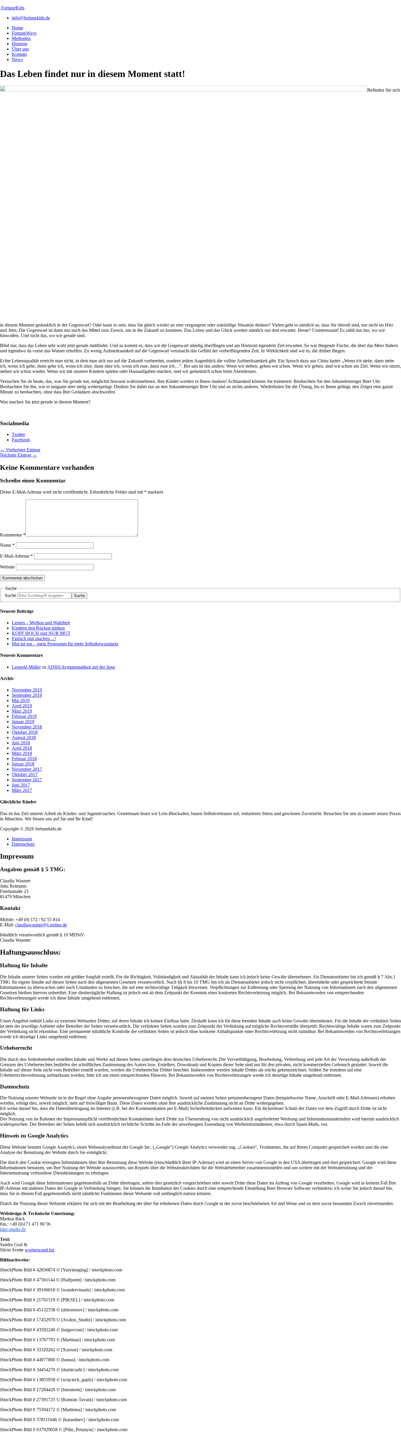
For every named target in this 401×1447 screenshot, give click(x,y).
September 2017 (27, 779)
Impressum (22, 838)
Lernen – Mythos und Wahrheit (41, 622)
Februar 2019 (24, 716)
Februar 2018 (24, 758)
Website (7, 566)
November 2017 (27, 769)
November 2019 (27, 689)
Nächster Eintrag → (18, 454)
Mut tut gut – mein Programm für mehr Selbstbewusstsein (65, 643)
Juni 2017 (21, 785)
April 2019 (22, 705)
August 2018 (24, 737)
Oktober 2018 (25, 732)
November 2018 (27, 726)
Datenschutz (23, 844)
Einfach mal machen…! (34, 638)
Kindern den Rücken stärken (38, 627)
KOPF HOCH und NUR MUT (41, 633)
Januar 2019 (23, 721)
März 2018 (22, 753)
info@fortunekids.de (31, 17)
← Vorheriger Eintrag (20, 449)
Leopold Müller (26, 666)
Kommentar (13, 534)
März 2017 (22, 790)
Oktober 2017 (25, 774)
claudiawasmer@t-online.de (41, 924)
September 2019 (27, 695)
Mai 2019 (21, 700)
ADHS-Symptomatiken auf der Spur (81, 666)
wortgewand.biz (40, 1249)
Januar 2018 (23, 763)
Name (7, 545)
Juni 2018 (21, 742)
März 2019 (22, 711)
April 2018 (22, 748)
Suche (10, 595)
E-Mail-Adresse (16, 555)
